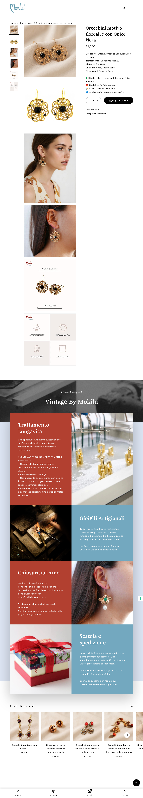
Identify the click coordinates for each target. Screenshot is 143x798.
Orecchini (101, 113)
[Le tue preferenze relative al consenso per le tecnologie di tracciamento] (140, 598)
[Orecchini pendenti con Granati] (24, 726)
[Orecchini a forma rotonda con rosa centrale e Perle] (55, 726)
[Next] (127, 735)
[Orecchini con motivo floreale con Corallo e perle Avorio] (87, 726)
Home (13, 23)
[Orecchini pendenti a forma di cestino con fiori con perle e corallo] (118, 726)
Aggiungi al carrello (118, 100)
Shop (21, 23)
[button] (130, 8)
